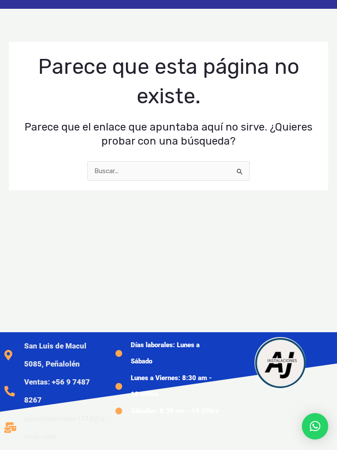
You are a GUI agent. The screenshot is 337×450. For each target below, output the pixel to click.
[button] (315, 426)
